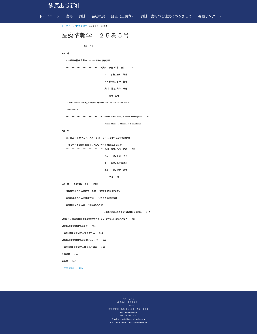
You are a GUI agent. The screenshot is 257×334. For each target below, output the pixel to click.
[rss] (128, 282)
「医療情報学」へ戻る (72, 268)
